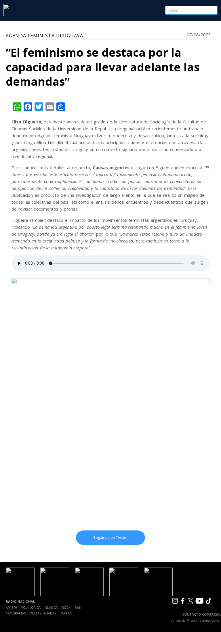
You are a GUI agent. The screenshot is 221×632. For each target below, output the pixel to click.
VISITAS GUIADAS (43, 613)
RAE (78, 607)
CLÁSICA (51, 607)
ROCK (66, 607)
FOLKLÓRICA (31, 607)
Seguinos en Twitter (110, 537)
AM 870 (11, 607)
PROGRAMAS (16, 613)
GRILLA (66, 613)
